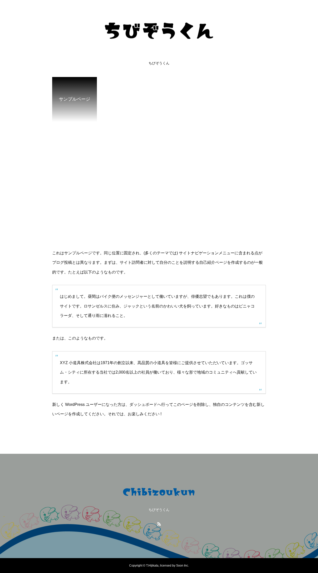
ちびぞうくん (159, 63)
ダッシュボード (143, 404)
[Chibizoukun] (159, 30)
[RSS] (159, 523)
